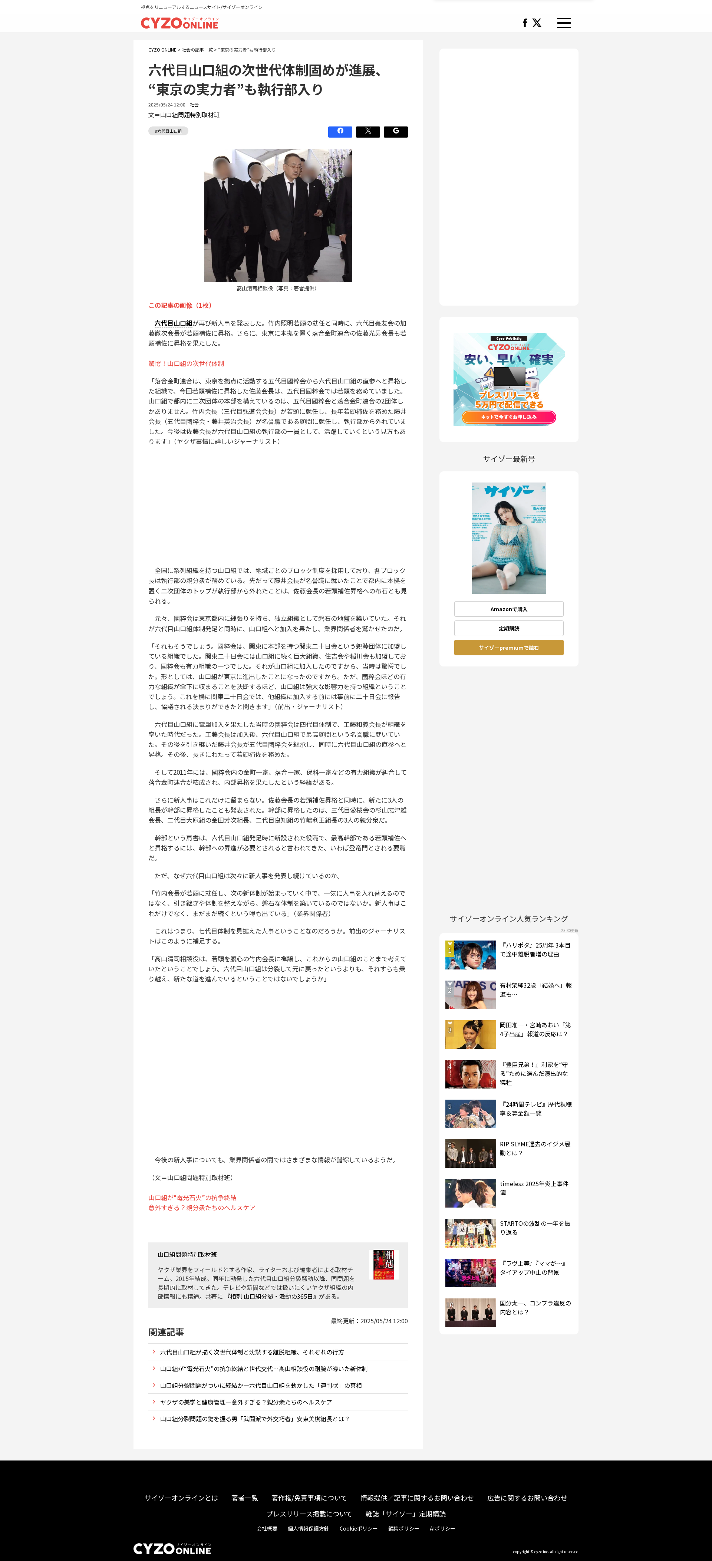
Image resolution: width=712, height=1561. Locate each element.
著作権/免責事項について (309, 1497)
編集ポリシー (403, 1528)
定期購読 (509, 628)
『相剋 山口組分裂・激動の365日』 (271, 1296)
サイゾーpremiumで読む (509, 647)
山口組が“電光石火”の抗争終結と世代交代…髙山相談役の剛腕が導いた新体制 (264, 1368)
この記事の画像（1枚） (181, 305)
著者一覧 (244, 1497)
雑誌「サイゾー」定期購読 (406, 1513)
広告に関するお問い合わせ (527, 1497)
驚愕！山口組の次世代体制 (186, 363)
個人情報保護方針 (308, 1528)
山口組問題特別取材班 (190, 114)
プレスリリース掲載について (309, 1513)
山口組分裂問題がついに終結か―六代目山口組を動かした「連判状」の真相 (261, 1385)
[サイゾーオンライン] (179, 21)
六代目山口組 (173, 322)
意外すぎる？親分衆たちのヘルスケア (202, 1207)
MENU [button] (564, 23)
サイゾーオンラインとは (181, 1497)
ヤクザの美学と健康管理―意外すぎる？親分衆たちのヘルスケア (246, 1401)
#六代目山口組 (168, 131)
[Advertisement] (278, 506)
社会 (194, 104)
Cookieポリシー (359, 1528)
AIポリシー (442, 1528)
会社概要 (267, 1528)
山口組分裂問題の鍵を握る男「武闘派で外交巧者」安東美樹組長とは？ (255, 1418)
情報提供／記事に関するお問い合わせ (417, 1497)
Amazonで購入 (509, 609)
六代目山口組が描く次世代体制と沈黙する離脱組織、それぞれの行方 (252, 1351)
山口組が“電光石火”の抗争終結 (192, 1197)
